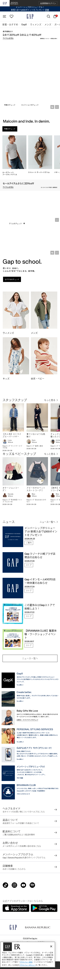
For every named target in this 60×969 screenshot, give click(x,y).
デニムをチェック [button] (15, 223)
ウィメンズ (8, 333)
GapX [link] (24, 24)
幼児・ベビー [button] (38, 378)
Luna (10, 440)
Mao (33, 494)
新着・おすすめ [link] (10, 24)
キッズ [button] (6, 378)
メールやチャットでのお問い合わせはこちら (22, 846)
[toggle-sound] (52, 107)
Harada (10, 494)
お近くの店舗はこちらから (14, 869)
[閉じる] (51, 946)
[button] (48, 3)
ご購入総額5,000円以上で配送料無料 (19, 835)
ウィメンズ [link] (35, 24)
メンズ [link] (47, 24)
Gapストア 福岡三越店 (35, 446)
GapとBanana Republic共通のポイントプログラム (24, 858)
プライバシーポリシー (28, 965)
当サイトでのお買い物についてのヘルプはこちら (24, 812)
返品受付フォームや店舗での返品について (21, 823)
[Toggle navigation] (4, 16)
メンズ (34, 333)
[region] (27, 954)
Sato (34, 440)
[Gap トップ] (30, 16)
